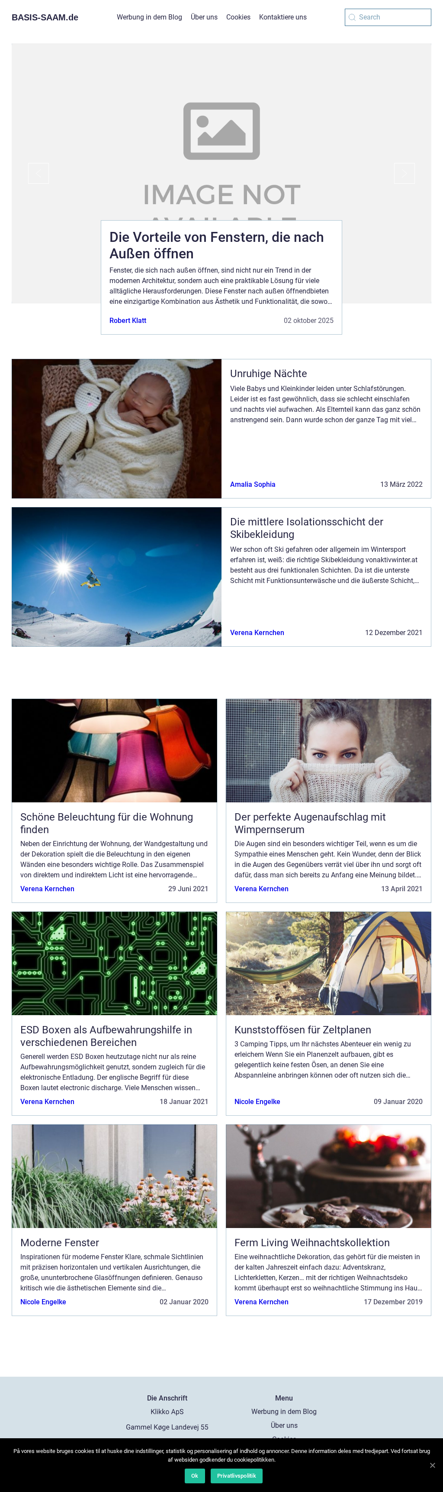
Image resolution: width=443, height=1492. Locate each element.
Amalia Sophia (253, 484)
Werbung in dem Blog (149, 17)
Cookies (238, 17)
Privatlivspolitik (236, 1475)
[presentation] (30, 173)
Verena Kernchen (257, 633)
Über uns (204, 17)
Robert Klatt (127, 320)
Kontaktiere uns (283, 17)
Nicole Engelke (257, 1102)
